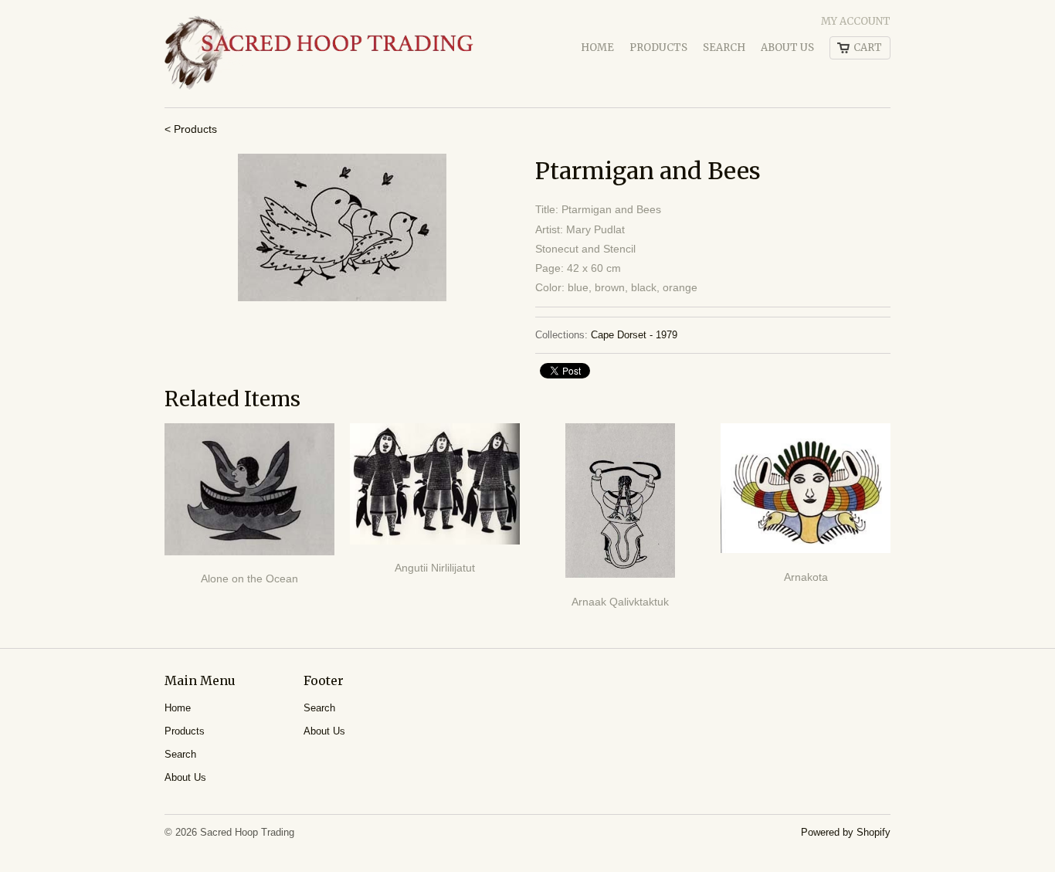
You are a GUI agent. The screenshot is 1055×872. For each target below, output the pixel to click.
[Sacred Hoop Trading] (319, 54)
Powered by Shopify (845, 832)
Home (597, 47)
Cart (867, 47)
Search (724, 47)
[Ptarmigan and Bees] (342, 227)
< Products (191, 129)
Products (658, 47)
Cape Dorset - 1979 (634, 335)
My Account (855, 21)
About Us (787, 47)
